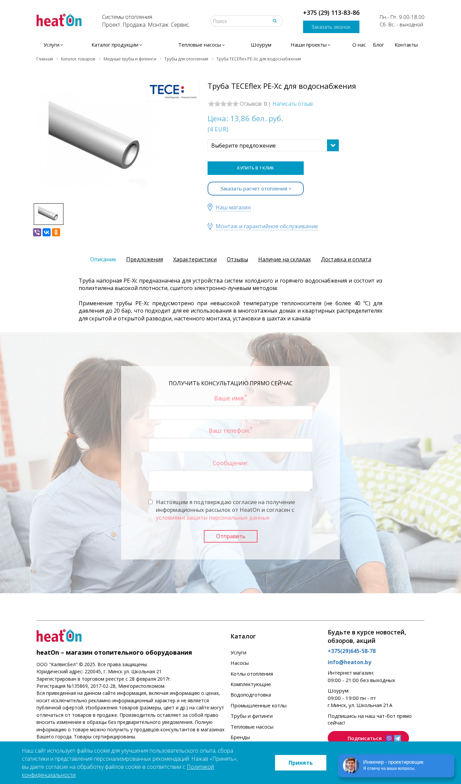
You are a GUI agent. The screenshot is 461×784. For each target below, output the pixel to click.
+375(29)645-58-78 (352, 651)
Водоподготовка (251, 694)
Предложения (144, 259)
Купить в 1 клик (255, 168)
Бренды (240, 737)
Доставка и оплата (346, 259)
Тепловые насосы (252, 726)
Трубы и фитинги (252, 715)
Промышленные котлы (259, 705)
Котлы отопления (252, 673)
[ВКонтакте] (47, 232)
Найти (274, 21)
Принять (301, 762)
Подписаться (365, 738)
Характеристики (195, 259)
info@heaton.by (349, 662)
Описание (103, 259)
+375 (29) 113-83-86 (331, 12)
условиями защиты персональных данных (213, 517)
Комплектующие (251, 684)
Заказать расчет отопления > (256, 188)
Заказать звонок (331, 26)
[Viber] (37, 232)
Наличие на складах (284, 259)
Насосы (240, 662)
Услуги (238, 652)
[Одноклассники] (56, 232)
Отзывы (237, 259)
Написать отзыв (292, 103)
